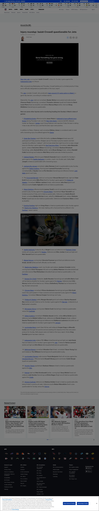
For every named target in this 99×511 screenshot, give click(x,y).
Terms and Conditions (7, 499)
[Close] (96, 503)
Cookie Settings (15, 509)
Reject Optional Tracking (69, 503)
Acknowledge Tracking (83, 503)
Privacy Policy (49, 499)
